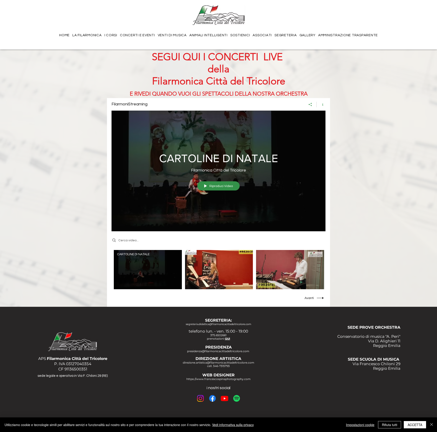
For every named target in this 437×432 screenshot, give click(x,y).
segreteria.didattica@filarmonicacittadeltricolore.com (218, 324)
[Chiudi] (431, 424)
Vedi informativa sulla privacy (233, 424)
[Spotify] (236, 398)
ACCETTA (415, 424)
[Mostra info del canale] (321, 104)
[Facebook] (212, 398)
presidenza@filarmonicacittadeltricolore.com (218, 351)
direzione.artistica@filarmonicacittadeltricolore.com (218, 362)
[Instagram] (200, 398)
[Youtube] (224, 398)
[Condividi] (310, 104)
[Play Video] (148, 269)
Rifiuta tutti (389, 424)
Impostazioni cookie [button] (360, 424)
